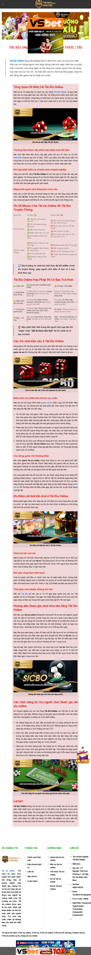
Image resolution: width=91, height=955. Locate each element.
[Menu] (3, 4)
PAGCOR (17, 158)
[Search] (88, 4)
